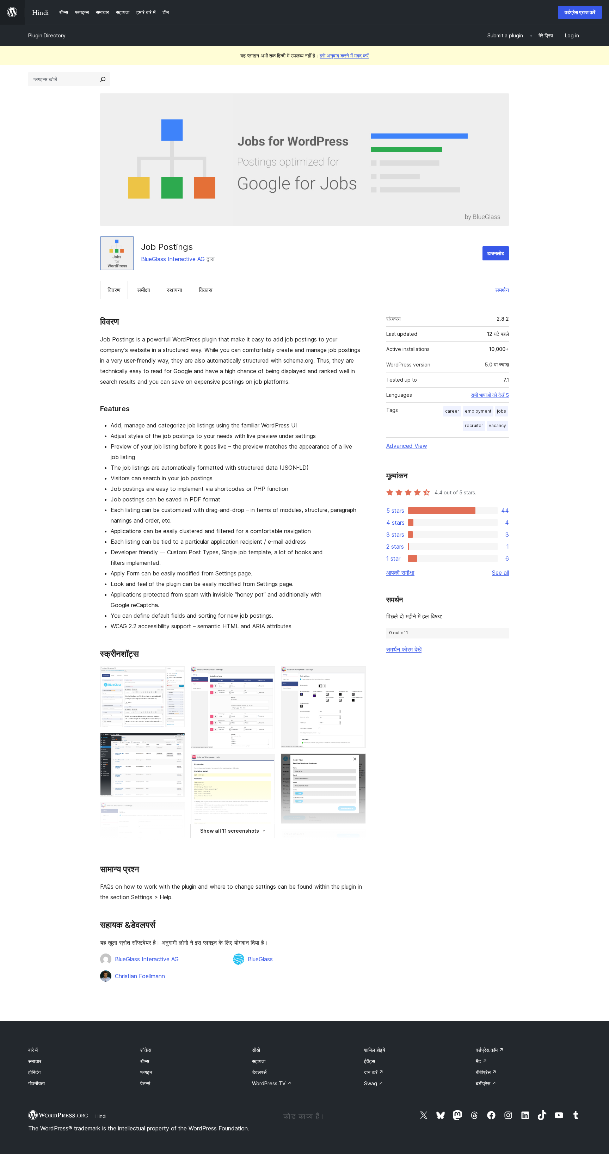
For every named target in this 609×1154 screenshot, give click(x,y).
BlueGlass (260, 959)
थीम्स (144, 1061)
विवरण (114, 290)
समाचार (34, 1061)
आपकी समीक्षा (400, 572)
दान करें (373, 1072)
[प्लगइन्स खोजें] (103, 79)
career (452, 411)
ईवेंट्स (369, 1061)
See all (500, 572)
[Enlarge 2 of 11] (175, 742)
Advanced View (406, 445)
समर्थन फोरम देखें (404, 649)
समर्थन (502, 290)
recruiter (474, 425)
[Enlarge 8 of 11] (356, 675)
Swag (373, 1083)
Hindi (101, 1116)
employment (478, 411)
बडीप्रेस (486, 1083)
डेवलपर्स (259, 1072)
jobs (501, 411)
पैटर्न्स (145, 1083)
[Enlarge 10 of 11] (356, 839)
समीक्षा (143, 290)
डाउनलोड (495, 253)
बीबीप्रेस (486, 1072)
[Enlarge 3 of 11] (175, 811)
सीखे (256, 1050)
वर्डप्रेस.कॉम (490, 1050)
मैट (481, 1061)
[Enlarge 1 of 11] (175, 675)
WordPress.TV (271, 1083)
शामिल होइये (374, 1050)
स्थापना (174, 290)
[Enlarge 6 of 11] (265, 763)
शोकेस (145, 1050)
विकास (206, 290)
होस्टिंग (34, 1072)
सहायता (258, 1061)
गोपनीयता (36, 1083)
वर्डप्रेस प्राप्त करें (580, 12)
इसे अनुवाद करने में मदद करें (344, 55)
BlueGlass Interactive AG (173, 259)
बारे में (33, 1050)
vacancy (497, 425)
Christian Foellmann (140, 976)
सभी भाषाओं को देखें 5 (490, 395)
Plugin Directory (47, 35)
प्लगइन (146, 1072)
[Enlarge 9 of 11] (356, 762)
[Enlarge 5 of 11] (265, 675)
